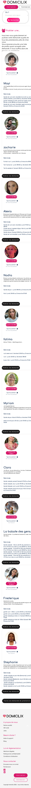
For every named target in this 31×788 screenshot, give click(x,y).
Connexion (20, 779)
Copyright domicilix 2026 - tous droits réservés (16, 784)
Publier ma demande (11, 112)
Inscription (20, 775)
